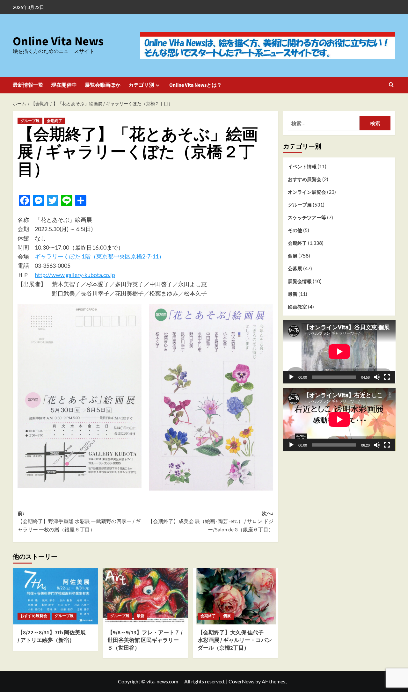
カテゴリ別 (141, 85)
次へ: (210, 521)
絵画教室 (297, 307)
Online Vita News (58, 41)
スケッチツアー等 (307, 217)
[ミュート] (377, 377)
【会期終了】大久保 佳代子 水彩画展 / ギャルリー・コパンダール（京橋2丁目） (235, 640)
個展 (227, 616)
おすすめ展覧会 (33, 616)
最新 (140, 616)
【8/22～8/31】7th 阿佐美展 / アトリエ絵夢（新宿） (52, 636)
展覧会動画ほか (102, 85)
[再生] (291, 377)
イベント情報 (302, 166)
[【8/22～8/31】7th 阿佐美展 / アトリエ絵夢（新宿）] (55, 596)
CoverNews (241, 681)
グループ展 (30, 121)
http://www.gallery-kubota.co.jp (75, 274)
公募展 (295, 268)
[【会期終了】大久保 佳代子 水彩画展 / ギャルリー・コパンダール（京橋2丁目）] (235, 596)
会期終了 (54, 121)
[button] (391, 85)
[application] (339, 351)
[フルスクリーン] (387, 377)
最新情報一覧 (28, 85)
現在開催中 (64, 85)
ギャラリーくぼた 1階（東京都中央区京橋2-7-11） (99, 256)
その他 (295, 230)
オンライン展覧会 (307, 192)
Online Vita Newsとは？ (195, 85)
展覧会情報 (300, 281)
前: (79, 521)
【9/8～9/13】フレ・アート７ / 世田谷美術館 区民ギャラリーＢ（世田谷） (145, 640)
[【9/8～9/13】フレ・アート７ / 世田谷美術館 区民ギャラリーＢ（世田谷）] (145, 596)
